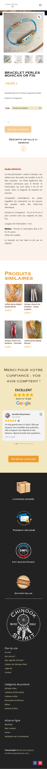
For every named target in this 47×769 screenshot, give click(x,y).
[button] (39, 17)
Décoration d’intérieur (14, 700)
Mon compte (10, 728)
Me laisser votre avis (23, 459)
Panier (7, 732)
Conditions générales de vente (17, 753)
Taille (7, 108)
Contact (8, 672)
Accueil (8, 652)
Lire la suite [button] (10, 437)
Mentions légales (26, 750)
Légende (8, 668)
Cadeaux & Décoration (14, 692)
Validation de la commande (17, 736)
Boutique (9, 724)
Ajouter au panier (18, 129)
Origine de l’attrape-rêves (16, 664)
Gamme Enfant (11, 708)
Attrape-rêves (11, 688)
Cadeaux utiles (11, 696)
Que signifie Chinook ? (14, 660)
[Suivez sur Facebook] (35, 763)
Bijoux (7, 704)
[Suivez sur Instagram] (40, 763)
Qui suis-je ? (10, 656)
